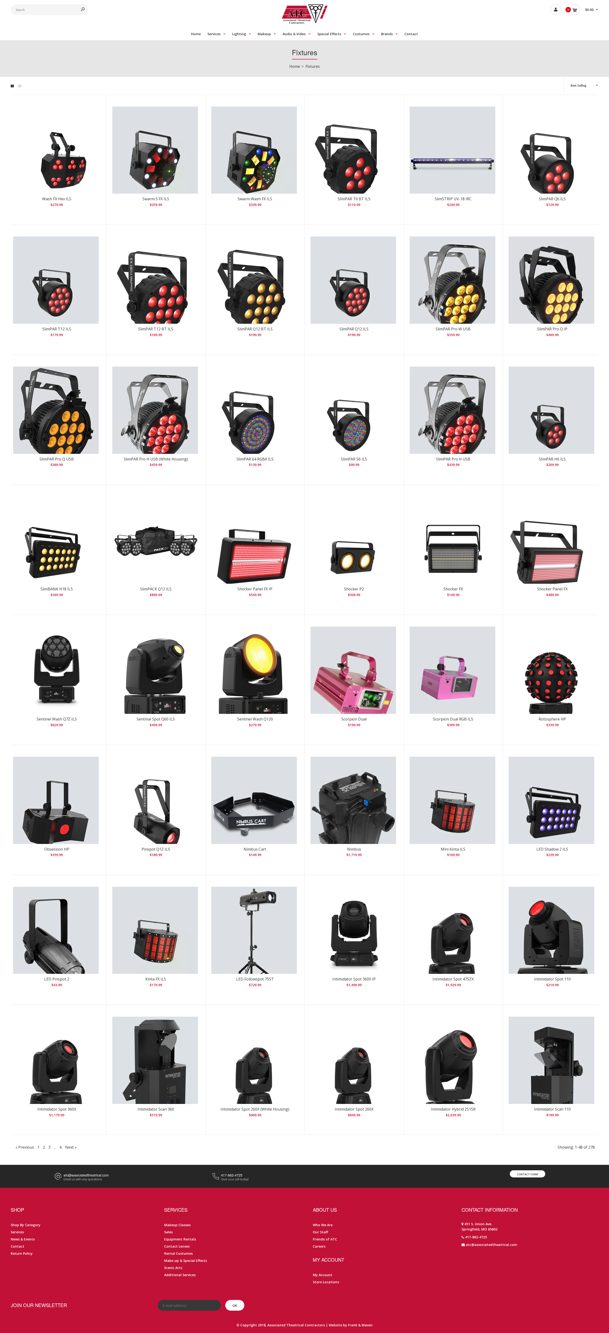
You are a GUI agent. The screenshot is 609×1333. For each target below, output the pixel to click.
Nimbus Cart (255, 849)
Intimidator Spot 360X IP (354, 979)
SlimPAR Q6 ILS (552, 198)
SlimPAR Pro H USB (453, 459)
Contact (17, 1246)
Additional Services (180, 1275)
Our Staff (320, 1232)
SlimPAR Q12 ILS (353, 329)
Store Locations (326, 1282)
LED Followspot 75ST (255, 979)
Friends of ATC (325, 1239)
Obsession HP (56, 849)
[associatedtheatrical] (304, 22)
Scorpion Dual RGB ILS (453, 719)
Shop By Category (25, 1225)
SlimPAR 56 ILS (354, 459)
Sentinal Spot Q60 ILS (156, 719)
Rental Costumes (178, 1253)
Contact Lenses (177, 1246)
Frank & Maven (360, 1325)
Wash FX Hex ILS (56, 198)
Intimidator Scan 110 (552, 1109)
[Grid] (12, 86)
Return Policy (22, 1253)
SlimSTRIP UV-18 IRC (453, 198)
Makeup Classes (177, 1225)
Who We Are (323, 1225)
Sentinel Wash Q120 (255, 719)
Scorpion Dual (354, 719)
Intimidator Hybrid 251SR (453, 1109)
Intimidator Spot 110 (552, 979)
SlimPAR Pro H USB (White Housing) (156, 459)
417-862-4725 (231, 1175)
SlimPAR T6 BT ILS (354, 198)
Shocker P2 (354, 589)
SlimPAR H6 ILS (552, 459)
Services (17, 1232)
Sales (168, 1232)
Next (71, 1147)
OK (234, 1305)
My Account (322, 1275)
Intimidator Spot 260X (354, 1109)
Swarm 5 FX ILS (155, 198)
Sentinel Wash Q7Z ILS (57, 719)
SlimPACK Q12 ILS (156, 589)
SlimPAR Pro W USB (453, 329)
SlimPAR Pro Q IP (552, 329)
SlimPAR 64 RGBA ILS (255, 459)
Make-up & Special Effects (185, 1260)
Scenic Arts (173, 1267)
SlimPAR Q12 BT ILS (255, 329)
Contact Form (527, 1174)
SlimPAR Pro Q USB (56, 459)
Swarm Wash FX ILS (255, 198)
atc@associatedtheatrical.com (86, 1175)
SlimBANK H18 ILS (56, 589)
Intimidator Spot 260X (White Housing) (255, 1109)
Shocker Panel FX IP (254, 589)
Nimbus (354, 849)
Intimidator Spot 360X (56, 1109)
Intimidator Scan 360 (156, 1109)
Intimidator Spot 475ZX (453, 979)
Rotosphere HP (552, 719)
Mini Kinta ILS (453, 849)
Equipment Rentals (180, 1239)
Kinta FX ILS (155, 979)
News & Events (23, 1239)
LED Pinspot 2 (56, 979)
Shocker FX (453, 589)
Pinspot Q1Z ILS (156, 849)
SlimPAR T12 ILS (56, 329)
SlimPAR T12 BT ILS (155, 329)
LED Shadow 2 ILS (552, 849)
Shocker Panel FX (552, 589)
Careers (319, 1246)
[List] (19, 86)
